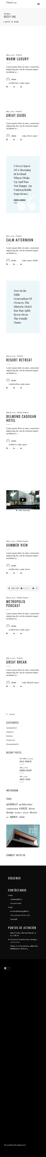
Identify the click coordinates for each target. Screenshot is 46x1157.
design (9, 812)
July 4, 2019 (10, 55)
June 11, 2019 (10, 658)
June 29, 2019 (10, 356)
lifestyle (30, 682)
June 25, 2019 (10, 598)
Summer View (17, 545)
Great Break (16, 662)
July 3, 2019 (10, 111)
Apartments (10, 728)
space (27, 83)
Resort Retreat (19, 359)
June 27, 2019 (10, 541)
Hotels (19, 412)
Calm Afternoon (19, 239)
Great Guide (16, 115)
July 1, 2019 (10, 236)
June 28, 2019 (10, 412)
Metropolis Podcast (15, 603)
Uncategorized (11, 744)
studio (35, 260)
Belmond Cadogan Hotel (21, 418)
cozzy (22, 83)
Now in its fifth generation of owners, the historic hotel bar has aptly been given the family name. (23, 306)
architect (12, 444)
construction (14, 384)
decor (29, 136)
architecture (14, 83)
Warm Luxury (17, 58)
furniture (18, 812)
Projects (19, 55)
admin (13, 79)
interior (26, 812)
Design (8, 732)
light (7, 817)
